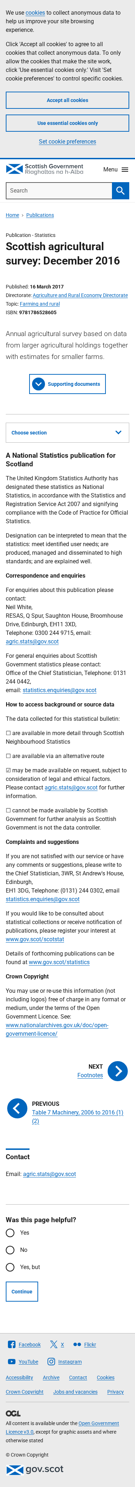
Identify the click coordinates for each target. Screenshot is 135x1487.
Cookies (105, 1377)
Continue (22, 1291)
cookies (35, 12)
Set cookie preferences (67, 141)
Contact (78, 1377)
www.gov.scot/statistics (59, 962)
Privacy (115, 1392)
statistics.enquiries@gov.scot (59, 690)
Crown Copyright (25, 1392)
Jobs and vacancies (75, 1392)
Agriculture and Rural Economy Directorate (80, 295)
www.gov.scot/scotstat (35, 939)
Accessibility (19, 1377)
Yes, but (30, 1267)
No (23, 1250)
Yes (24, 1232)
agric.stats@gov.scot (32, 641)
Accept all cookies (67, 100)
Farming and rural (40, 304)
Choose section (29, 433)
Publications (40, 215)
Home (12, 215)
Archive (51, 1377)
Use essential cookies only (67, 123)
